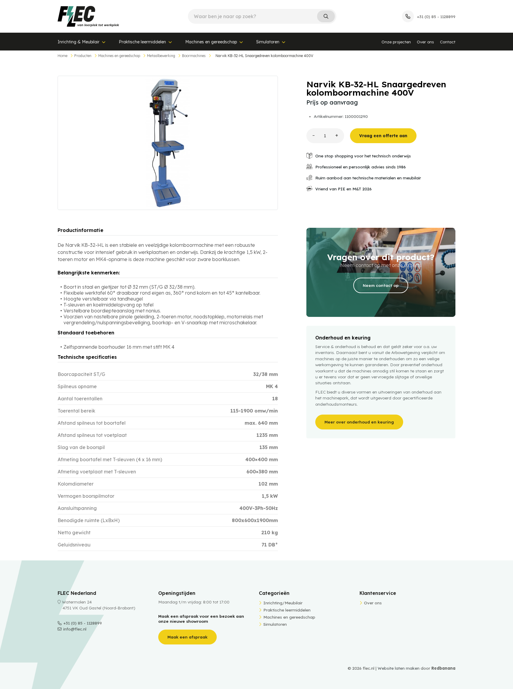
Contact (447, 41)
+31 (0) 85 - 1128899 (82, 622)
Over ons (425, 41)
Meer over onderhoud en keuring (359, 421)
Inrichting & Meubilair (78, 42)
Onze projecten (396, 41)
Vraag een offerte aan (383, 135)
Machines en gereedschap (211, 42)
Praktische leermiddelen (142, 42)
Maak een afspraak (187, 636)
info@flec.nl (74, 628)
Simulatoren (267, 42)
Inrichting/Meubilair (283, 602)
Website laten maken (398, 668)
